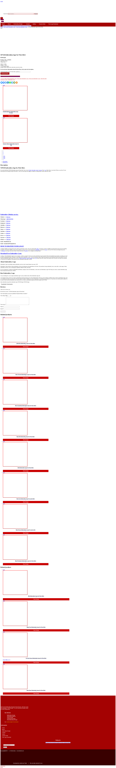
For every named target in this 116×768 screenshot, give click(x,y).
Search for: (6, 13)
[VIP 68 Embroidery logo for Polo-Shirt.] (7, 37)
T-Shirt (30, 170)
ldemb (1, 1)
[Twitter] (6, 83)
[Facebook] (4, 83)
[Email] (14, 83)
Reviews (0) (5, 162)
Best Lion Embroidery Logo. (21, 27)
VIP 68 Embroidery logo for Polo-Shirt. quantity (9, 71)
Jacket (37, 170)
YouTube (26, 250)
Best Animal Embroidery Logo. (10, 27)
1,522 (4, 157)
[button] (18, 24)
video (37, 248)
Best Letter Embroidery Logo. (23, 78)
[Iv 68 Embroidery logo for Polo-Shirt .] (7, 45)
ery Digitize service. (12, 214)
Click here (8, 217)
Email (1, 308)
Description (5, 161)
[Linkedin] (8, 83)
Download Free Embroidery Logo (11, 253)
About (9, 24)
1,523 (4, 158)
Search (36, 13)
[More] (16, 83)
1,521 (4, 156)
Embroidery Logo (11, 79)
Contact (28, 24)
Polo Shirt (33, 170)
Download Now (4, 73)
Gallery (34, 24)
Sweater (40, 170)
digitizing (3, 250)
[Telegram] (12, 83)
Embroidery (37, 249)
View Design (11, 116)
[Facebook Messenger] (1, 83)
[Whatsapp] (10, 83)
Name (2, 306)
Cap (45, 170)
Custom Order (42, 24)
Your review (3, 304)
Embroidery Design (18, 24)
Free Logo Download (53, 24)
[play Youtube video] (33, 193)
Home (3, 24)
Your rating (2, 295)
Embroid (3, 214)
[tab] (35, 161)
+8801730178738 (9, 219)
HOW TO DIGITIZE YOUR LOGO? (12, 246)
